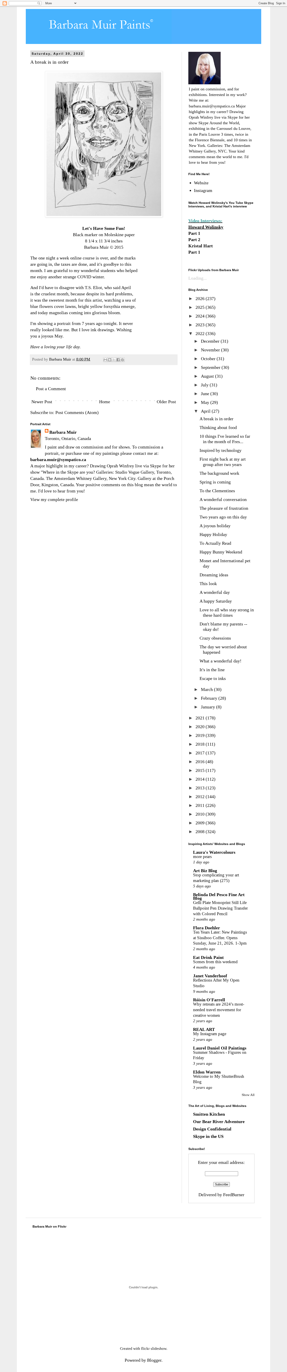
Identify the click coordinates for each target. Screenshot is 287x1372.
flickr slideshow (153, 1348)
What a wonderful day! (220, 660)
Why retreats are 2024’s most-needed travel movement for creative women (218, 1009)
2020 (201, 726)
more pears (202, 856)
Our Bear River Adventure (219, 1121)
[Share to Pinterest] (122, 359)
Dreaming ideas (214, 574)
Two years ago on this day (223, 516)
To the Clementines (217, 490)
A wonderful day (215, 592)
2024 (201, 316)
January (208, 706)
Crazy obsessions (215, 638)
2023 (201, 324)
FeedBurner (233, 1194)
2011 (201, 805)
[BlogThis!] (109, 359)
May (205, 402)
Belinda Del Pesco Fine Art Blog (219, 896)
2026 (201, 298)
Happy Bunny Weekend (221, 551)
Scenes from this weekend (215, 961)
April (206, 411)
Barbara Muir (63, 432)
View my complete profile (54, 499)
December (211, 341)
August (208, 376)
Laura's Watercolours (214, 852)
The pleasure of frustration (224, 508)
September (211, 367)
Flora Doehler (206, 927)
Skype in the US (208, 1136)
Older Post (166, 401)
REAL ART (204, 1029)
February (209, 698)
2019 (201, 735)
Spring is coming (215, 481)
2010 (201, 814)
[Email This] (105, 359)
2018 (201, 744)
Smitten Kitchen (209, 1114)
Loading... (197, 278)
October (209, 358)
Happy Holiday (213, 534)
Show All (248, 1095)
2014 (201, 779)
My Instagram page (209, 1033)
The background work (219, 473)
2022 (201, 333)
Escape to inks (213, 678)
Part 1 (194, 233)
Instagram (203, 190)
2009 (201, 822)
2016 (201, 761)
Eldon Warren (207, 1071)
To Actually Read (215, 543)
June (205, 393)
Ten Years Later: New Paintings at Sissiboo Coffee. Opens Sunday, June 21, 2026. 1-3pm (220, 937)
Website (201, 182)
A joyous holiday (215, 525)
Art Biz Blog (205, 870)
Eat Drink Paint (208, 957)
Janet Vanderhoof (210, 975)
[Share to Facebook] (118, 359)
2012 (201, 796)
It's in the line (212, 669)
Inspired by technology (220, 450)
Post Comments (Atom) (77, 412)
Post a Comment (51, 388)
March (207, 689)
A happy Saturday (216, 601)
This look (208, 583)
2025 (201, 307)
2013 (201, 787)
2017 (201, 752)
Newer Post (41, 401)
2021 (201, 717)
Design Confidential (212, 1128)
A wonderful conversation (223, 499)
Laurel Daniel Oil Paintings (219, 1047)
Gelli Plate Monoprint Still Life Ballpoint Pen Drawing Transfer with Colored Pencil (220, 908)
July (205, 384)
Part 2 (194, 239)
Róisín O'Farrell (209, 999)
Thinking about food (218, 427)
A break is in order (216, 418)
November (211, 349)
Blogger (154, 1360)
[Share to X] (114, 359)
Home (104, 401)
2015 (201, 770)
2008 (201, 831)
